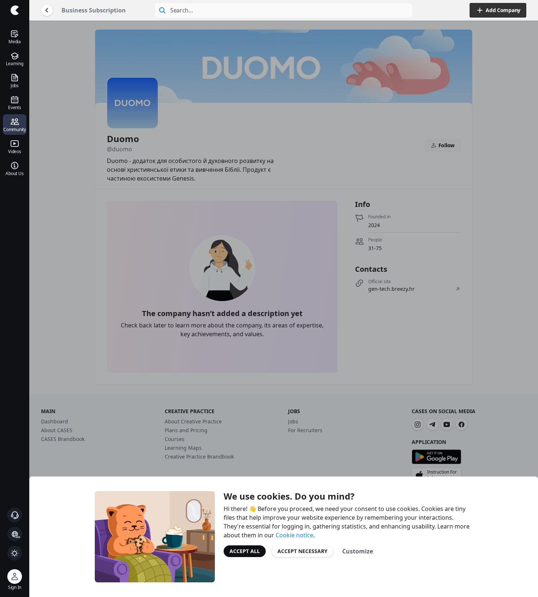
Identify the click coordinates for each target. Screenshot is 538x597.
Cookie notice (294, 535)
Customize (357, 551)
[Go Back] (47, 10)
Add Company (503, 10)
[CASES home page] (14, 10)
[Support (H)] (14, 515)
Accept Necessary (302, 551)
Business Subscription (93, 10)
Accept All (244, 551)
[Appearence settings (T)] (14, 553)
